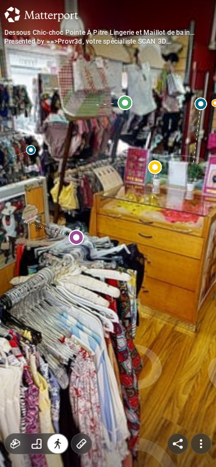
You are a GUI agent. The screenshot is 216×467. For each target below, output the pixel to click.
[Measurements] (81, 443)
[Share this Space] (177, 443)
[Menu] (201, 443)
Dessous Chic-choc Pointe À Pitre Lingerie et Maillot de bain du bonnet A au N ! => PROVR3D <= (97, 33)
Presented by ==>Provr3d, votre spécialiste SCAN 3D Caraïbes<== (85, 41)
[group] (36, 443)
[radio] (15, 444)
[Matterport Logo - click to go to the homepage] (41, 14)
